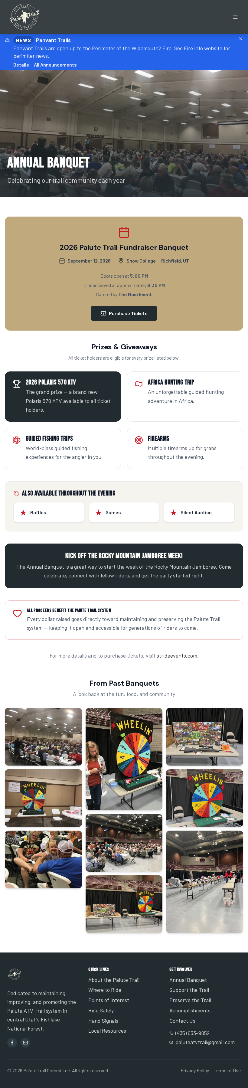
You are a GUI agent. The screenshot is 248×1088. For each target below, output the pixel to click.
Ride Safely (101, 1010)
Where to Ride (104, 989)
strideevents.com (177, 655)
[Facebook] (12, 1042)
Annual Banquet (188, 979)
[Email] (25, 1042)
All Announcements (55, 64)
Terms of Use (227, 1070)
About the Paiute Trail (113, 979)
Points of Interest (108, 1000)
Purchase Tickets (128, 313)
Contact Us (182, 1020)
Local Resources (107, 1030)
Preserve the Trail (190, 1000)
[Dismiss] (240, 38)
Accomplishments (189, 1010)
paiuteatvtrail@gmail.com (205, 1042)
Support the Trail (189, 989)
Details (21, 64)
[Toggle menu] (235, 16)
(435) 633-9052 (192, 1033)
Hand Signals (103, 1020)
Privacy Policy (195, 1070)
